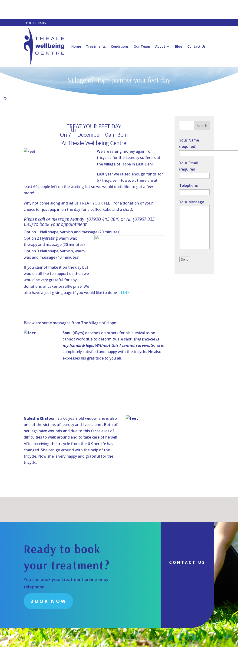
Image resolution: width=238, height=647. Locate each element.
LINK (125, 292)
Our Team (142, 46)
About (160, 46)
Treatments (96, 46)
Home (76, 46)
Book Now (48, 601)
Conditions (120, 46)
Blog (178, 46)
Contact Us (196, 46)
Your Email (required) (188, 166)
